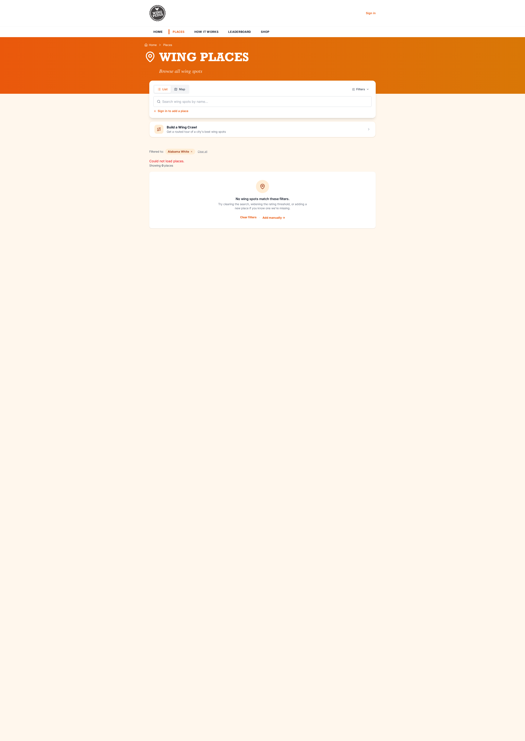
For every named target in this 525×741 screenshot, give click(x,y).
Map (182, 89)
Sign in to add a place (173, 111)
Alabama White (178, 151)
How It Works (206, 31)
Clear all (202, 151)
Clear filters (248, 217)
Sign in (371, 13)
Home (158, 31)
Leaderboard (239, 31)
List (165, 89)
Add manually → (273, 217)
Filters (360, 89)
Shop (265, 31)
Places (179, 31)
